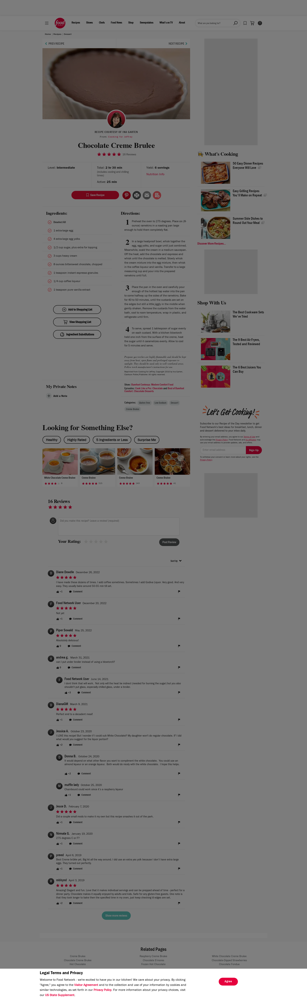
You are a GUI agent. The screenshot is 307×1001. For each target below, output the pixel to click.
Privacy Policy (102, 990)
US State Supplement (59, 995)
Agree (228, 981)
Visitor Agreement (86, 985)
